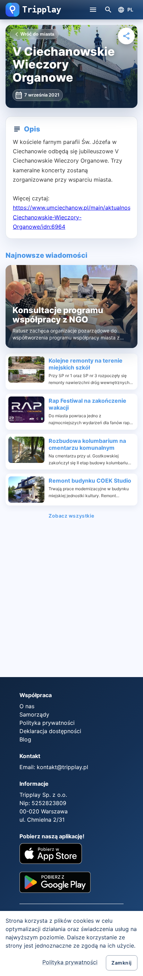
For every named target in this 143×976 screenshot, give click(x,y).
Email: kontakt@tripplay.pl (53, 767)
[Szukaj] (108, 10)
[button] (12, 10)
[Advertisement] (71, 600)
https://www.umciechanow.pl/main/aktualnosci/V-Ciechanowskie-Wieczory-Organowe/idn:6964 (78, 217)
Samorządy (34, 714)
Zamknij (121, 963)
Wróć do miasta (37, 34)
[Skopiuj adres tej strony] (126, 36)
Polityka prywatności (70, 962)
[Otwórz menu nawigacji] (93, 9)
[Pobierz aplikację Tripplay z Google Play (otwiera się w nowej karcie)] (55, 885)
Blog (25, 739)
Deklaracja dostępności (50, 731)
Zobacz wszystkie (71, 516)
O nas (26, 706)
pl (130, 9)
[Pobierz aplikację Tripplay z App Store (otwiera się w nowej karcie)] (50, 854)
